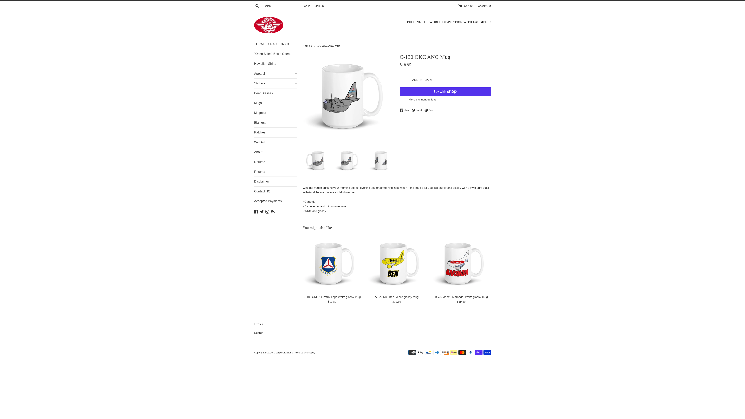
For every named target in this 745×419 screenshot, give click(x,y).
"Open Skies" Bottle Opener (273, 53)
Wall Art (259, 142)
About (275, 152)
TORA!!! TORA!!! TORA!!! (271, 44)
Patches (259, 132)
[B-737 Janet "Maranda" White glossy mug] (461, 263)
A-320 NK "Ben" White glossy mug (396, 297)
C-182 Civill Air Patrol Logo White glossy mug (332, 297)
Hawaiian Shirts (265, 63)
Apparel (275, 73)
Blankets (260, 122)
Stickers (275, 83)
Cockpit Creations (283, 352)
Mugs (275, 103)
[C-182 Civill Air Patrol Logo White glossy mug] (332, 263)
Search (258, 332)
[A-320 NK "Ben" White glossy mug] (396, 263)
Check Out (484, 5)
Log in (306, 5)
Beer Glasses (263, 93)
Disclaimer (261, 181)
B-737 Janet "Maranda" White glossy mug (461, 297)
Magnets (260, 112)
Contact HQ (262, 191)
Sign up (319, 5)
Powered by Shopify (304, 352)
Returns (259, 162)
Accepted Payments (268, 201)
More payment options (422, 99)
